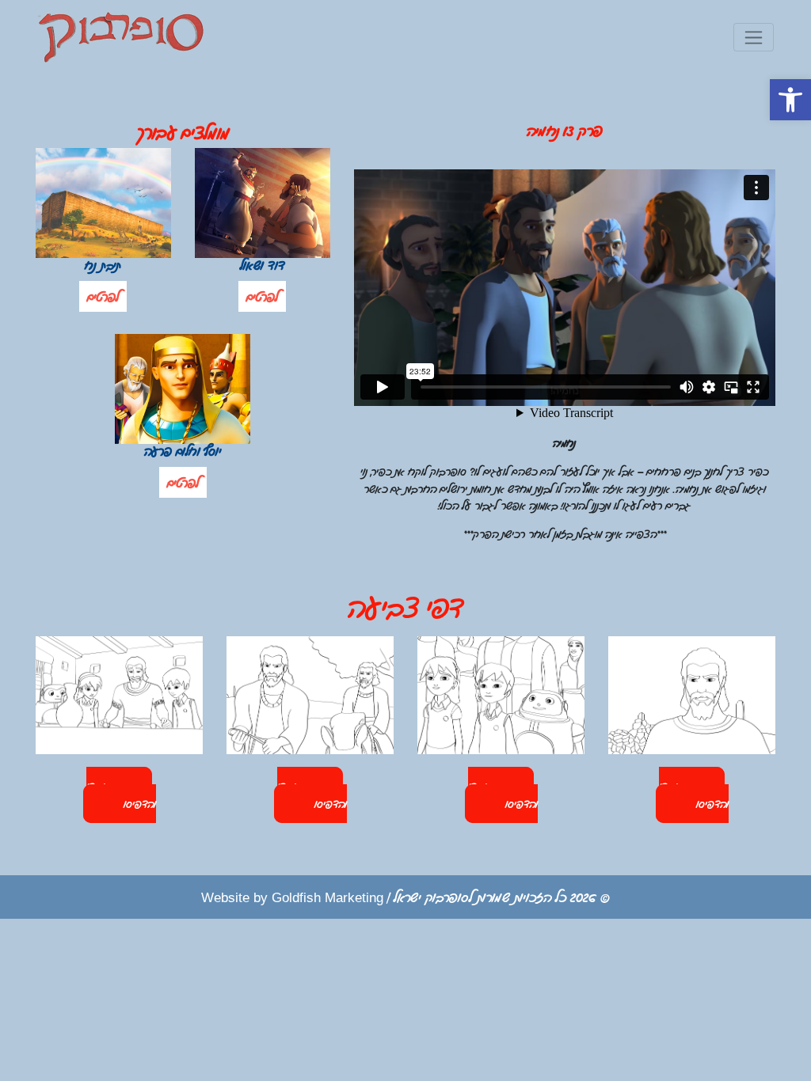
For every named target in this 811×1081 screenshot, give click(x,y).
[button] (790, 99)
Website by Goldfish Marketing (292, 897)
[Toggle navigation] (753, 37)
